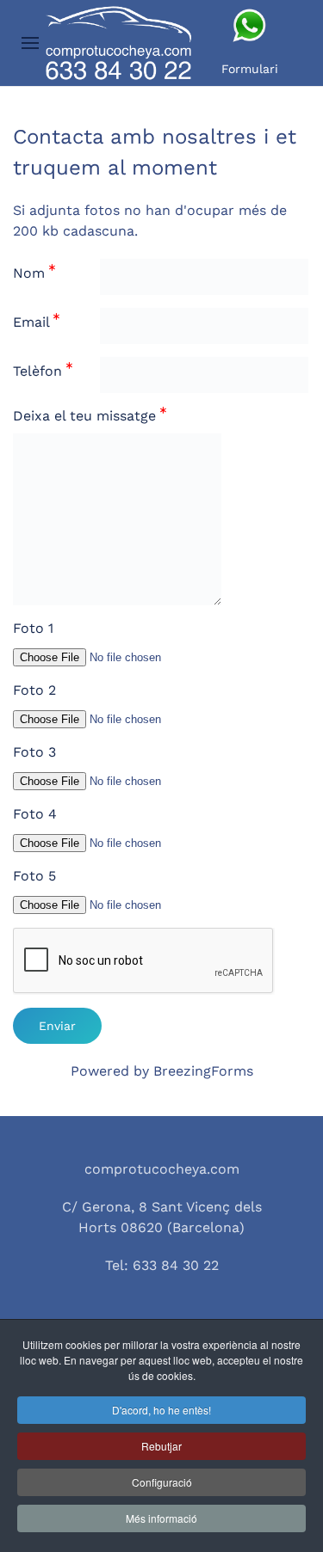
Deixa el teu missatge (86, 416)
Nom (31, 273)
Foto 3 (34, 752)
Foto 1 (33, 628)
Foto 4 (35, 814)
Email (33, 322)
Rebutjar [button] (161, 1446)
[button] (30, 43)
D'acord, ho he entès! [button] (161, 1409)
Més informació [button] (161, 1518)
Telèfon (39, 371)
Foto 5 (34, 876)
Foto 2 (34, 690)
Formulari (249, 69)
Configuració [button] (162, 1482)
